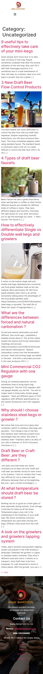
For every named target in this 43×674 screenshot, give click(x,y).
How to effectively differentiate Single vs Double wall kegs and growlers (21, 232)
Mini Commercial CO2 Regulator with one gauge (21, 371)
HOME (21, 645)
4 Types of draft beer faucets (20, 160)
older (4, 572)
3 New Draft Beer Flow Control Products (21, 84)
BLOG (21, 649)
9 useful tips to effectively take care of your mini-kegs (19, 46)
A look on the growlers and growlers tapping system (21, 536)
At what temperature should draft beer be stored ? (20, 493)
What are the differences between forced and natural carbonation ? (20, 319)
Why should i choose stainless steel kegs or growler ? (21, 415)
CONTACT (21, 659)
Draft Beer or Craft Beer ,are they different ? (18, 455)
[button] (15, 14)
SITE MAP (21, 654)
